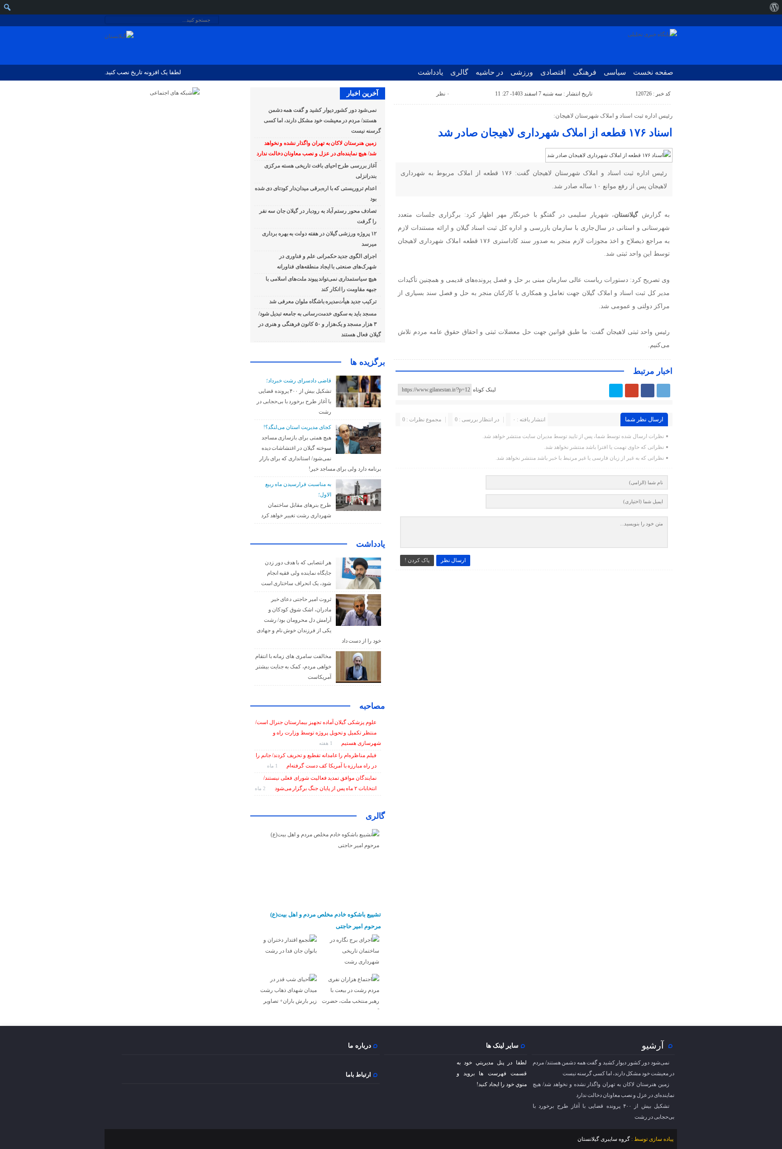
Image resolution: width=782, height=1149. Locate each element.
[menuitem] (774, 7)
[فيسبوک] (647, 390)
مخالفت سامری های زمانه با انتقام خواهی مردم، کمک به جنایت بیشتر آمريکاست (293, 666)
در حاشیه (489, 72)
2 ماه (261, 788)
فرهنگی (584, 72)
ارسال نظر (453, 560)
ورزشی (521, 72)
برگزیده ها (367, 362)
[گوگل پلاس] (632, 390)
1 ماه (273, 765)
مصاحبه (372, 705)
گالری (459, 72)
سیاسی (615, 72)
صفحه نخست (653, 72)
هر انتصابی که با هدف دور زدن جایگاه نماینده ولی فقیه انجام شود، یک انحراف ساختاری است (296, 572)
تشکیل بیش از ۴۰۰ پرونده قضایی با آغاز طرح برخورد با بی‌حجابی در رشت (294, 401)
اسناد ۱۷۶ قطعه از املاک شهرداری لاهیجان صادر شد (555, 132)
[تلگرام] (663, 390)
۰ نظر (442, 94)
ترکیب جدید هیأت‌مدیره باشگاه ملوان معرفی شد (323, 301)
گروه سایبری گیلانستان (603, 1139)
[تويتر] (616, 390)
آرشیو (653, 1045)
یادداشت (430, 72)
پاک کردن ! (417, 560)
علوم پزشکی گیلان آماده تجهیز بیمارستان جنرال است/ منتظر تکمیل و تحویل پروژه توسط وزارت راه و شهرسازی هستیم (318, 732)
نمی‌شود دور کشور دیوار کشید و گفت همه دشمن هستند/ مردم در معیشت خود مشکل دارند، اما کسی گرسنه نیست (322, 120)
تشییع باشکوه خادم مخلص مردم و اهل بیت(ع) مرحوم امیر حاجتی (325, 920)
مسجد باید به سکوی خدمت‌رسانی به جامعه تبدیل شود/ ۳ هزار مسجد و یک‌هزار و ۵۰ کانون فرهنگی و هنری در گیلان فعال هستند (319, 324)
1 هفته (326, 743)
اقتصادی (553, 72)
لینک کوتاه (484, 389)
